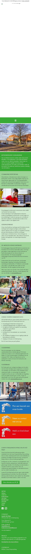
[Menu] (15, 120)
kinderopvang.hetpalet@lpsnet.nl (9, 527)
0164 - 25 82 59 (25, 1)
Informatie (4, 501)
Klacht (3, 505)
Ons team (4, 498)
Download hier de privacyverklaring (10, 542)
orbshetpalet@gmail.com (16, 379)
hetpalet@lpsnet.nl (6, 526)
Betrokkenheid (5, 499)
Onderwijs (4, 494)
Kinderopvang (5, 496)
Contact (3, 503)
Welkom (3, 493)
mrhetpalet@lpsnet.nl (16, 273)
